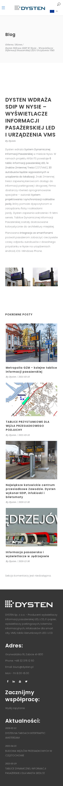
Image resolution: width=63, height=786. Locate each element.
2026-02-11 (10, 728)
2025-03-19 (10, 763)
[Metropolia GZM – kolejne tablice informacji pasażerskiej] (31, 342)
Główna (9, 44)
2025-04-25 (10, 746)
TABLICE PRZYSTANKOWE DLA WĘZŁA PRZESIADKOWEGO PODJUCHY (28, 426)
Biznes (18, 44)
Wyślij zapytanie (15, 708)
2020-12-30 (24, 502)
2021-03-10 (24, 376)
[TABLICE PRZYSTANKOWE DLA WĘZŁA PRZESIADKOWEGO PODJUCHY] (31, 399)
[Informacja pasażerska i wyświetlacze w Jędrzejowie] (31, 527)
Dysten (12, 141)
